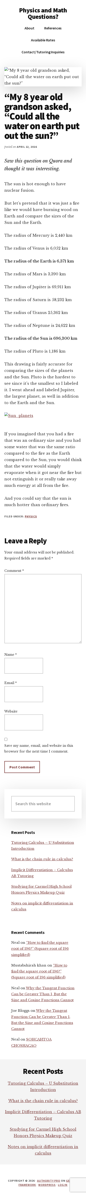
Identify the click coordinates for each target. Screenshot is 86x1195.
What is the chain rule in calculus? (42, 859)
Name (10, 655)
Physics (31, 516)
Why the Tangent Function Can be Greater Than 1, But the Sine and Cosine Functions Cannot (43, 994)
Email (10, 683)
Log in (63, 1184)
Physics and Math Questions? (43, 13)
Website (10, 711)
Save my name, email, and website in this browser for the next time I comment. (38, 749)
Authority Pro (48, 1180)
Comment (14, 571)
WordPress (47, 1184)
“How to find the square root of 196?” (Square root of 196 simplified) (40, 948)
